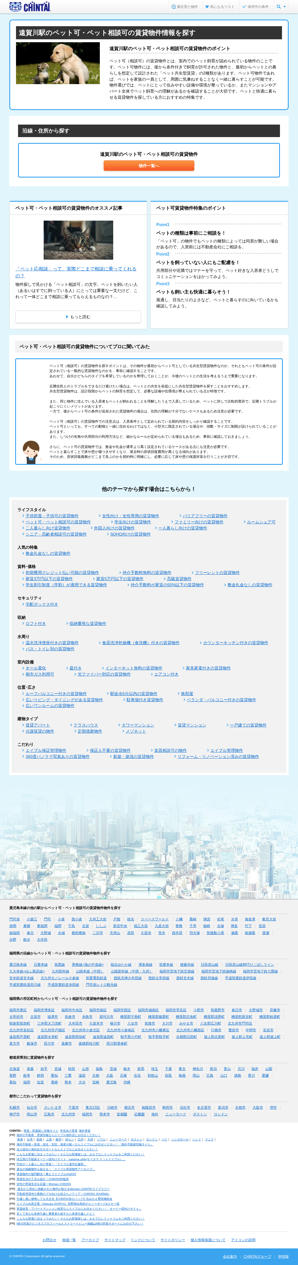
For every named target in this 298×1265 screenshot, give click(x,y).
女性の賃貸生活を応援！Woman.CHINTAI (44, 1184)
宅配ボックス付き (42, 604)
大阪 (109, 1075)
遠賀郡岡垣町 (75, 1037)
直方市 (14, 1043)
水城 (61, 933)
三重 (68, 1075)
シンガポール (180, 1139)
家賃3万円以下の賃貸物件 (49, 578)
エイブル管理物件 (226, 750)
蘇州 (58, 1139)
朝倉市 (70, 1016)
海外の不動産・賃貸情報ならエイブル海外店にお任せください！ (59, 1135)
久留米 (146, 933)
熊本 (68, 1082)
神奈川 (198, 1069)
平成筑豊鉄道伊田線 (240, 978)
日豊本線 (41, 964)
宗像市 (275, 1010)
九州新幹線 (60, 971)
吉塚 (220, 926)
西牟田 (177, 933)
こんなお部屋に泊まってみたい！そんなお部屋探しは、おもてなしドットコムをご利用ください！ (81, 1154)
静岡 (40, 1075)
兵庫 (123, 1075)
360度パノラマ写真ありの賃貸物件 (58, 756)
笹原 (262, 926)
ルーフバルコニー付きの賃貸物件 (56, 693)
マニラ (209, 1139)
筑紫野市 (218, 1010)
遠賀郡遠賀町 (103, 1037)
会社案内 (230, 1256)
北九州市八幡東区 (155, 1030)
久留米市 (96, 1023)
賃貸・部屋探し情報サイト (41, 1130)
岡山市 (32, 1114)
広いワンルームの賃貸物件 (50, 705)
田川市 (49, 1043)
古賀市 (35, 1016)
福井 (254, 1069)
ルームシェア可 (261, 522)
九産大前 (162, 926)
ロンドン (221, 1114)
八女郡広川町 (210, 1023)
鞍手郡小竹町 (130, 1037)
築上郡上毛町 (242, 1037)
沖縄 (126, 1082)
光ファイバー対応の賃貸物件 (104, 674)
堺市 (273, 1107)
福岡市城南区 (148, 1010)
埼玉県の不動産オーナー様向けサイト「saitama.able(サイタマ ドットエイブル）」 (71, 1159)
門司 (47, 919)
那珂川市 (106, 1016)
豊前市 (233, 1030)
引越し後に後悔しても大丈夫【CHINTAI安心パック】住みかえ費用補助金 (64, 1198)
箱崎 (206, 926)
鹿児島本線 (18, 964)
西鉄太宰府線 (158, 978)
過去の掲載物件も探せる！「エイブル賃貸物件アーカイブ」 (56, 1169)
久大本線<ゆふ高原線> (27, 971)
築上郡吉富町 (214, 1037)
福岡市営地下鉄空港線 (176, 971)
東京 (182, 1069)
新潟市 (223, 1107)
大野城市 (256, 1010)
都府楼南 (79, 933)
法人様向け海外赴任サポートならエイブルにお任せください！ (57, 1149)
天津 (90, 1139)
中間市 (251, 1030)
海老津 (250, 919)
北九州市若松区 (21, 1030)
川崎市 (112, 1107)
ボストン (200, 1114)
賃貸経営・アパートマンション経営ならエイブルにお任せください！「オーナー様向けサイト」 (79, 1208)
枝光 (130, 919)
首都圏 (122, 1114)
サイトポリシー (173, 1240)
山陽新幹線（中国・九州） (132, 971)
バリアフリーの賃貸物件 (205, 515)
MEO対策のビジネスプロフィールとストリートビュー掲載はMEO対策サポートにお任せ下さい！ (80, 1223)
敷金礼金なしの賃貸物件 (48, 553)
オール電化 (36, 668)
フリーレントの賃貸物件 (217, 572)
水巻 (234, 919)
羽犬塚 (194, 933)
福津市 (52, 1016)
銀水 (26, 939)
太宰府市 (16, 1016)
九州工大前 (98, 919)
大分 (82, 1082)
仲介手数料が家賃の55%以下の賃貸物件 (167, 584)
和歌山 (153, 1075)
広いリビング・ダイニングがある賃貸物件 (64, 699)
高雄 (39, 1139)
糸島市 (87, 1016)
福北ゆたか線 (121, 964)
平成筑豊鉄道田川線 (25, 984)
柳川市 (115, 1023)
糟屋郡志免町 (186, 1016)
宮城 (57, 1069)
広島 (209, 1075)
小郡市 (199, 1010)
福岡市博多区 (44, 1010)
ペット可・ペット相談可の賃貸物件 (58, 522)
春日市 (237, 1010)
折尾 (220, 919)
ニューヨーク (175, 1114)
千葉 (168, 1069)
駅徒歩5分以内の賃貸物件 (133, 693)
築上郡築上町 (270, 1037)
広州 (81, 1139)
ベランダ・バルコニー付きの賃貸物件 (221, 699)
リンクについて (143, 1240)
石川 (241, 1069)
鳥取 (168, 1075)
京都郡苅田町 (186, 1037)
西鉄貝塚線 (209, 978)
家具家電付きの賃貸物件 (208, 668)
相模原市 (149, 1107)
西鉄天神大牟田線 (128, 978)
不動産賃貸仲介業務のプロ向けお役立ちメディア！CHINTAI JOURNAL (63, 1193)
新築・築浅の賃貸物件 (133, 756)
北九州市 (68, 1114)
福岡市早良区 (176, 1010)
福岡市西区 (122, 1010)
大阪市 (258, 1107)
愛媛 (265, 1075)
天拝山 (115, 933)
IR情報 (283, 1256)
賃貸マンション (192, 725)
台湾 (30, 1139)
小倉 (61, 919)
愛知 (54, 1075)
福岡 (26, 1082)
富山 (227, 1069)
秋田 (71, 1069)
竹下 (248, 926)
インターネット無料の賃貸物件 (133, 668)
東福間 (42, 926)
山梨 (268, 1069)
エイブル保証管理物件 (46, 750)
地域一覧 (69, 1240)
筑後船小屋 (215, 933)
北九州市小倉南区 (121, 1030)
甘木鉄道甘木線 (21, 978)
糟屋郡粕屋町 (269, 1016)
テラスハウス (86, 725)
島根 (182, 1075)
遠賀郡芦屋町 (19, 1037)
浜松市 (185, 1107)
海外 (154, 1114)
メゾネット (136, 731)
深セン (69, 1139)
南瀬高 (250, 933)
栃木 (126, 1069)
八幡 (179, 919)
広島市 (49, 1114)
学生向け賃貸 (68, 1130)
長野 (12, 1075)
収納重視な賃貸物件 (88, 623)
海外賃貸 (85, 1130)
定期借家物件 (90, 731)
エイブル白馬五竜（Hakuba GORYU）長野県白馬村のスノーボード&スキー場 (68, 1203)
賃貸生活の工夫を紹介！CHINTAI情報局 (43, 1179)
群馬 (140, 1069)
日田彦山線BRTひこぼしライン (249, 964)
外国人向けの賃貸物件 (114, 528)
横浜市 (129, 1107)
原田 (130, 933)
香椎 (178, 926)
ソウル (101, 1139)
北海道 (14, 1069)
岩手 (43, 1069)
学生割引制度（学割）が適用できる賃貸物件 (66, 584)
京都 (95, 1075)
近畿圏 (139, 1114)
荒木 (161, 933)
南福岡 (14, 933)
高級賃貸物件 (179, 578)
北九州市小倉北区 (86, 1030)
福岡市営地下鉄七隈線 (260, 971)
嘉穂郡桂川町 (89, 1043)
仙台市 (32, 1107)
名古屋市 (204, 1107)
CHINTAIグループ (257, 1256)
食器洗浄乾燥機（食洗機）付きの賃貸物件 (141, 642)
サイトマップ (114, 1240)
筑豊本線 (166, 964)
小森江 (32, 919)
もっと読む (80, 316)
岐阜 (26, 1075)
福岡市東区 (18, 1010)
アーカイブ (90, 1240)
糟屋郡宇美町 (130, 1016)
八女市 (132, 1023)
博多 (234, 926)
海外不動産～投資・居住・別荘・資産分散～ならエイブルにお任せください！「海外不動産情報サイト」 (85, 1144)
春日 (30, 933)
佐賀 (40, 1082)
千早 (192, 926)
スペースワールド (155, 919)
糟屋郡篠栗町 (158, 1016)
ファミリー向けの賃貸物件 (199, 522)
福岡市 (87, 1114)
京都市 (240, 1107)
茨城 (113, 1069)
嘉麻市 (66, 1043)
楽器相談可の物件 (170, 750)
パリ (164, 1139)
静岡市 (167, 1107)
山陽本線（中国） (90, 971)
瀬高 (234, 933)
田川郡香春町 (117, 1043)
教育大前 (269, 919)
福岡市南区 (98, 1010)
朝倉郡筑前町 (19, 1023)
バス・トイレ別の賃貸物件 (50, 648)
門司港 (14, 919)
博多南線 (145, 964)
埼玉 (154, 1069)
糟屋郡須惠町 (214, 1016)
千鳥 (71, 926)
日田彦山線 (209, 964)
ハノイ (196, 1139)
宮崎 (95, 1082)
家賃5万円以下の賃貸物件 (119, 578)
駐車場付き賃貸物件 (145, 699)
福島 (99, 1069)
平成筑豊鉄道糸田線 (63, 984)
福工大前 (141, 926)
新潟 (213, 1069)
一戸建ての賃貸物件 (248, 725)
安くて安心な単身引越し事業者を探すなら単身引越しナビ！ (56, 1213)
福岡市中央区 (71, 1010)
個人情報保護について (208, 1240)
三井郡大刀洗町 (49, 1023)
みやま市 (186, 1023)
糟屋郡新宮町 (241, 1016)
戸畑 (116, 919)
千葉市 (73, 1107)
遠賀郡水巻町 (47, 1037)
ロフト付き (36, 623)
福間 (57, 926)
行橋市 (216, 1030)
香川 (251, 1075)
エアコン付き (166, 674)
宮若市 (268, 1030)
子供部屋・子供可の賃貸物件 (52, 515)
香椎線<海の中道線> (88, 964)
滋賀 (82, 1075)
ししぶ (101, 926)
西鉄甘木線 (185, 978)
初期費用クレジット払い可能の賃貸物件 (62, 572)
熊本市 (105, 1114)
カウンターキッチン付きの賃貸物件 (235, 642)
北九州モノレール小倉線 (60, 978)
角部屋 (187, 693)
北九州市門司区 (240, 1023)
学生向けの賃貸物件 (132, 522)
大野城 (45, 933)
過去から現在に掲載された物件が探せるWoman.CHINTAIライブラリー (63, 1188)
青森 (30, 1069)
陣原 (206, 919)
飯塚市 (32, 1043)
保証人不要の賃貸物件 (110, 750)
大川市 (167, 1023)
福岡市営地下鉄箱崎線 (218, 971)
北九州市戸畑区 (53, 1030)
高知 (12, 1082)
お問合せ (49, 1240)
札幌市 (14, 1107)
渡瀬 (265, 933)
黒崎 (192, 919)
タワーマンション (138, 725)
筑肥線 (59, 964)
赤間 (12, 926)
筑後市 (150, 1023)
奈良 (137, 1075)
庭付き (76, 668)
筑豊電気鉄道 (96, 978)
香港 (20, 1139)
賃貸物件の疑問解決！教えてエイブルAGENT (46, 1174)
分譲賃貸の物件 (40, 731)
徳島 (237, 1075)
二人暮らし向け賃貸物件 (48, 528)
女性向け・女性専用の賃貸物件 (130, 515)
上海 (49, 1139)
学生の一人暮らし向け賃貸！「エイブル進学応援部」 (51, 1164)
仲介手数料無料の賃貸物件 (147, 572)
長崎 (54, 1082)
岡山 (196, 1075)
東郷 (26, 926)
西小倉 (77, 919)
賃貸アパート (38, 725)
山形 (85, 1069)
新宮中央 (120, 926)
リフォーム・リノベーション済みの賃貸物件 (218, 756)
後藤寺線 (187, 964)
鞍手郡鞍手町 (158, 1037)
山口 (223, 1075)
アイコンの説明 (243, 1240)
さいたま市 (52, 1107)
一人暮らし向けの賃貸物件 (182, 528)
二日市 (98, 933)
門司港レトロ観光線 (101, 984)
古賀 (85, 926)
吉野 (12, 939)
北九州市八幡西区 (190, 1030)
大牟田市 (75, 1023)
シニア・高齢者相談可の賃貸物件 (56, 534)
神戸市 (14, 1114)
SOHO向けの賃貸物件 (130, 534)
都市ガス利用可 (40, 674)
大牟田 (42, 939)
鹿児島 (111, 1082)
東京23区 (93, 1107)
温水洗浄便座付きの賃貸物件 (52, 642)
